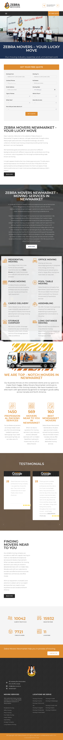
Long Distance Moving (10, 724)
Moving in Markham (51, 710)
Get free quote (54, 13)
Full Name (35, 80)
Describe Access (37, 100)
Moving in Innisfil (50, 698)
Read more (9, 174)
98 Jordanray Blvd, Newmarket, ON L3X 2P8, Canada (17, 683)
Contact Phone (10, 80)
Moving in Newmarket (39, 712)
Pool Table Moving (9, 715)
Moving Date (36, 87)
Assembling (7, 719)
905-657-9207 (50, 6)
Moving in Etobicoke (38, 710)
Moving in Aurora (37, 701)
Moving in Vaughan (38, 707)
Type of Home (10, 93)
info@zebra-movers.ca (15, 686)
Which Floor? (36, 93)
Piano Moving (7, 712)
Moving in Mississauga (52, 701)
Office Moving (7, 710)
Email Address (10, 87)
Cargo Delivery (8, 717)
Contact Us (53, 653)
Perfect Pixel (35, 737)
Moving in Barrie (50, 707)
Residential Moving (9, 708)
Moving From (10, 74)
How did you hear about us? (14, 106)
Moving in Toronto (37, 698)
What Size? (9, 100)
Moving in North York (51, 705)
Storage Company (9, 722)
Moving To (36, 74)
